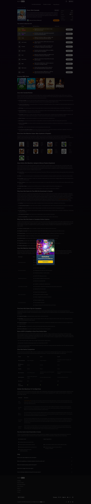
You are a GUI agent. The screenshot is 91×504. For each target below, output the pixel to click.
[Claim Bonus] (45, 252)
